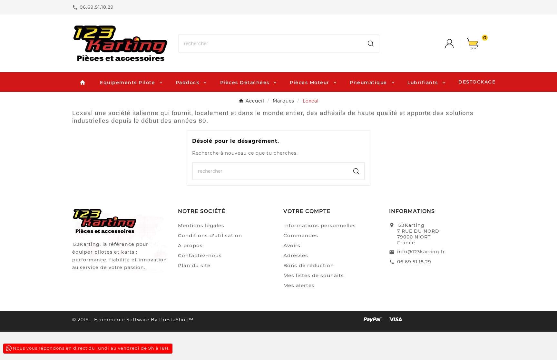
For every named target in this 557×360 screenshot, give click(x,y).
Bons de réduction (308, 265)
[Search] (371, 43)
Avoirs (291, 245)
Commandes (300, 235)
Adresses (295, 255)
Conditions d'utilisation (210, 235)
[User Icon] (456, 43)
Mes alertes (299, 285)
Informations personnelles (319, 225)
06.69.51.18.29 (414, 262)
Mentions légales (201, 225)
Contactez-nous (200, 255)
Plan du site (194, 265)
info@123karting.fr (421, 252)
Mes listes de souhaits (313, 275)
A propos (190, 245)
